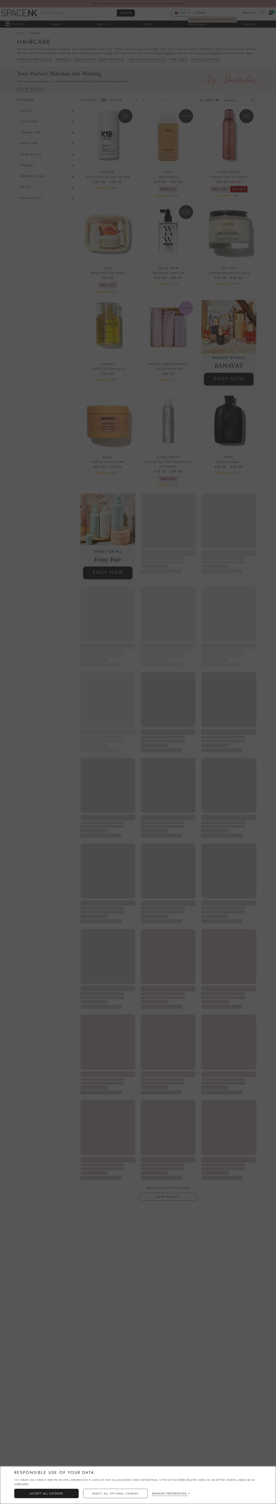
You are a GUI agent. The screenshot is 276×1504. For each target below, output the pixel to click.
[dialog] (138, 1485)
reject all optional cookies (115, 1493)
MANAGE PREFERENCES (169, 1493)
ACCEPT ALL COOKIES (46, 1493)
